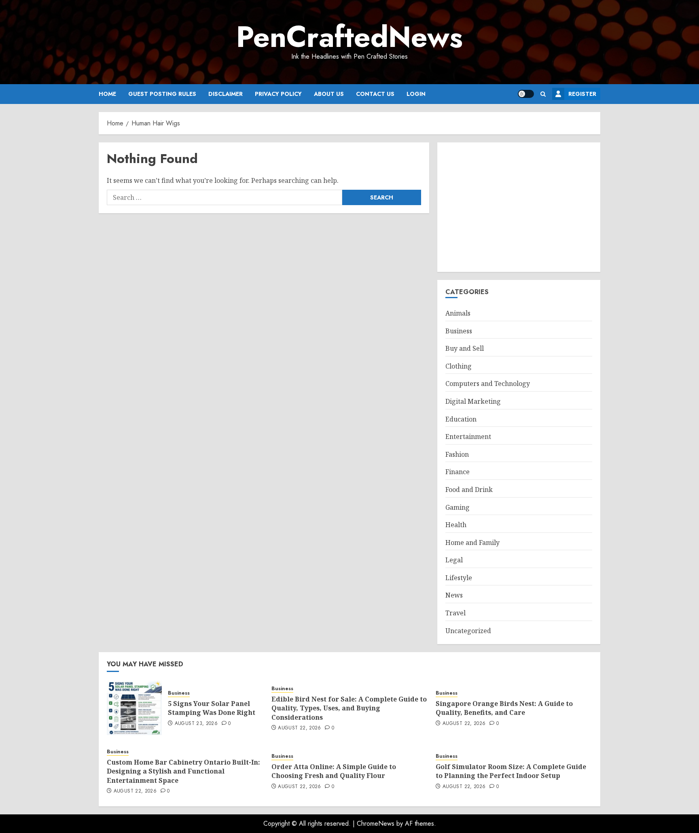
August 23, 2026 (196, 724)
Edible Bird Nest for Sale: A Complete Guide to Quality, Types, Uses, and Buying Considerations (349, 708)
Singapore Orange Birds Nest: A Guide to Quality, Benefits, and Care (504, 708)
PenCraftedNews (349, 37)
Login (416, 94)
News (454, 595)
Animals (457, 313)
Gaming (457, 507)
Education (461, 419)
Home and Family (472, 542)
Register (582, 94)
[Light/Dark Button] (526, 94)
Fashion (457, 454)
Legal (454, 559)
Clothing (458, 366)
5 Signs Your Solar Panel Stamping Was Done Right (211, 708)
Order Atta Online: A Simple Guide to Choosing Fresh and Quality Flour (333, 771)
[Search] (543, 94)
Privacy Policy (278, 94)
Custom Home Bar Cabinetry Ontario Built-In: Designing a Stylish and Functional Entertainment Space (183, 771)
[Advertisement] (518, 207)
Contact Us (375, 94)
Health (455, 524)
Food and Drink (469, 489)
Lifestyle (458, 577)
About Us (329, 94)
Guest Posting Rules (162, 94)
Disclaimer (225, 94)
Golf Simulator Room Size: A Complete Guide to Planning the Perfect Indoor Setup (511, 771)
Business (458, 330)
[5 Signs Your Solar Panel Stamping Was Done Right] (134, 707)
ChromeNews (375, 823)
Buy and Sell (464, 348)
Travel (455, 612)
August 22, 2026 (299, 728)
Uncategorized (468, 630)
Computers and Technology (487, 383)
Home (107, 94)
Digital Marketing (473, 401)
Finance (457, 471)
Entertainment (468, 436)
